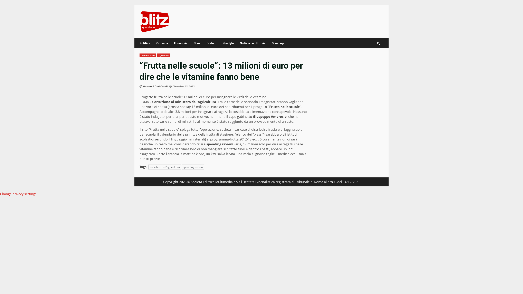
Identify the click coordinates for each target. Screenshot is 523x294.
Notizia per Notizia (253, 43)
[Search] (378, 43)
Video (212, 43)
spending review (193, 167)
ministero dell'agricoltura (165, 167)
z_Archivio (164, 55)
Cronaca (162, 43)
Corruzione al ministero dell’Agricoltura (184, 102)
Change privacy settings (18, 194)
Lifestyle (228, 43)
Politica (145, 43)
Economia (181, 43)
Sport (197, 43)
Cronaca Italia (148, 55)
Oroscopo (278, 43)
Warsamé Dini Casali (155, 86)
